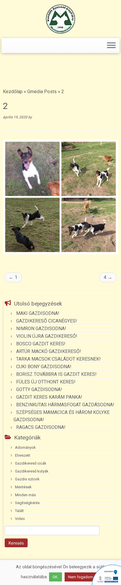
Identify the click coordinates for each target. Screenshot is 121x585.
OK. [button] (55, 577)
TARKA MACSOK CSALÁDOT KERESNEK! (58, 359)
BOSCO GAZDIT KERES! (40, 344)
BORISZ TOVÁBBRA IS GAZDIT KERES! (56, 374)
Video (20, 518)
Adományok (25, 447)
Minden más (25, 495)
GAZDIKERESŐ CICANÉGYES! (46, 321)
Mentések (23, 487)
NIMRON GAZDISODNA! (41, 328)
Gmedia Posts (42, 91)
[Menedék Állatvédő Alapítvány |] (60, 19)
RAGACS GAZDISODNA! (40, 427)
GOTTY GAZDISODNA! (39, 389)
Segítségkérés (27, 503)
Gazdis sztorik (27, 479)
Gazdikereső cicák (30, 463)
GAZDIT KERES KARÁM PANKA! (49, 397)
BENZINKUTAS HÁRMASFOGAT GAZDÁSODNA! (65, 404)
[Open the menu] (111, 45)
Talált (19, 511)
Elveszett (22, 455)
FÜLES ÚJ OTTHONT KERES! (45, 382)
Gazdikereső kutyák (31, 471)
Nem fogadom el (82, 577)
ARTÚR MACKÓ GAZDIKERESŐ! (48, 351)
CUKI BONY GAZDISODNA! (43, 366)
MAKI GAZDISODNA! (37, 313)
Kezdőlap (13, 91)
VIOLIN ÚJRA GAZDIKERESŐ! (46, 336)
